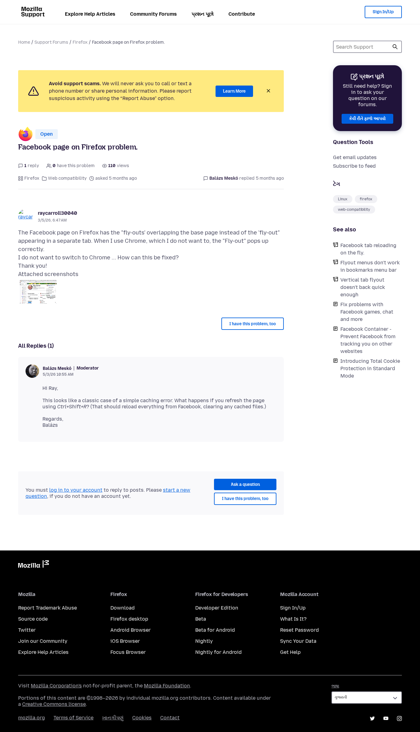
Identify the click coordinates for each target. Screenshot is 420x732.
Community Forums (153, 14)
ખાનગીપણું (113, 718)
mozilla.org (31, 718)
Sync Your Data (298, 641)
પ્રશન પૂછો (203, 14)
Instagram (399, 718)
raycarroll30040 (57, 213)
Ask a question (245, 484)
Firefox (80, 42)
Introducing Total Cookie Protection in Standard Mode (370, 368)
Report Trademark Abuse (47, 608)
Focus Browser (128, 652)
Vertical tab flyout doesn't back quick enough (362, 287)
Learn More (234, 91)
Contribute (241, 14)
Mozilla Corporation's (56, 686)
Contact (170, 718)
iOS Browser (125, 641)
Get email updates (355, 157)
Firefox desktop (129, 619)
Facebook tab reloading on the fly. (368, 249)
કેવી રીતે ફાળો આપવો (367, 118)
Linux (342, 199)
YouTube (385, 718)
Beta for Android (215, 630)
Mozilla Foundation (167, 686)
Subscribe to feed (354, 166)
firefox (366, 199)
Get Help (290, 652)
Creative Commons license (54, 704)
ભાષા (335, 686)
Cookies (142, 718)
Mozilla (33, 565)
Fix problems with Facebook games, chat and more (366, 312)
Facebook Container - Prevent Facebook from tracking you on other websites (367, 340)
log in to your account (75, 490)
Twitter (27, 630)
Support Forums (51, 42)
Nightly (204, 641)
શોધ (395, 47)
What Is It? (293, 619)
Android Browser (130, 630)
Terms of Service (73, 718)
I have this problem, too (252, 323)
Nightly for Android (218, 652)
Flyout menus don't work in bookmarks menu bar (370, 266)
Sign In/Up (383, 11)
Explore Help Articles (90, 14)
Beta (200, 619)
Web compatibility (67, 178)
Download (122, 608)
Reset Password (299, 630)
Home (24, 42)
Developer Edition (216, 608)
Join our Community (42, 641)
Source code (33, 619)
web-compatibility (354, 209)
